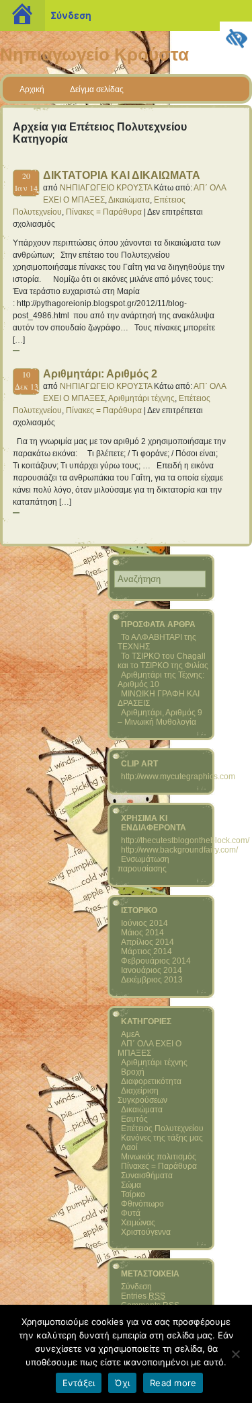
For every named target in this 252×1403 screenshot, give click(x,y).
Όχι (122, 1382)
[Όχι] (235, 1354)
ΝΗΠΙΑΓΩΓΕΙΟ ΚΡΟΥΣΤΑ (106, 187)
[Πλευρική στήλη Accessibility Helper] (236, 38)
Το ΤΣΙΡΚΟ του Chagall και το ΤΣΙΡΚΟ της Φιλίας (163, 660)
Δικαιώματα (129, 200)
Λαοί (129, 1147)
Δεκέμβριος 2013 (152, 979)
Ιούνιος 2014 (144, 923)
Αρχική (31, 89)
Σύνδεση (70, 15)
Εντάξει (78, 1382)
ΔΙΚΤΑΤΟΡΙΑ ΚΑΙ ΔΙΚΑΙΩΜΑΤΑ (121, 175)
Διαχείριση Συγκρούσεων (142, 1095)
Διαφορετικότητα (151, 1081)
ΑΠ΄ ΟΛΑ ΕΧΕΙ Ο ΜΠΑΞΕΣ (149, 1048)
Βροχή (132, 1072)
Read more (173, 1382)
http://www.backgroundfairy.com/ (179, 850)
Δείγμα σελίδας (97, 89)
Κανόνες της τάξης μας (162, 1138)
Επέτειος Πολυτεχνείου (162, 1128)
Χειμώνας (138, 1222)
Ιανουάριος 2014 (151, 970)
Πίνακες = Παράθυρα (104, 212)
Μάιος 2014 (142, 932)
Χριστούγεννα (146, 1232)
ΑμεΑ (130, 1034)
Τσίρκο (133, 1194)
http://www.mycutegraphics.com (178, 776)
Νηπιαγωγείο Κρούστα (94, 54)
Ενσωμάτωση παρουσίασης (143, 864)
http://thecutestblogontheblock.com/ (185, 840)
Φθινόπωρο (142, 1204)
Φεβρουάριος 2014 (156, 961)
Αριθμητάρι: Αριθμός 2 (100, 374)
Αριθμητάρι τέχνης (141, 398)
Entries (143, 1296)
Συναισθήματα (147, 1175)
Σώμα (131, 1185)
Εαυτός (134, 1119)
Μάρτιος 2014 (146, 951)
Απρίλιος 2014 (147, 942)
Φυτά (130, 1213)
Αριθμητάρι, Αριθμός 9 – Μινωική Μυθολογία (160, 717)
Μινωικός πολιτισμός (158, 1156)
